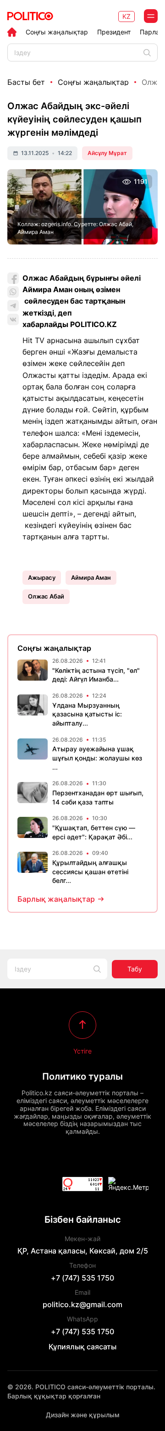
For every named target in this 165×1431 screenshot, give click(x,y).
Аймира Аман (91, 577)
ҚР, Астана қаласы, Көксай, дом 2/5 (82, 1250)
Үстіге (82, 1050)
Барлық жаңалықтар (56, 899)
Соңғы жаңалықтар (57, 32)
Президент (114, 32)
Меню (151, 16)
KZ (126, 16)
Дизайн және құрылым (83, 1415)
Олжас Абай (46, 596)
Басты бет (26, 82)
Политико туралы (82, 1076)
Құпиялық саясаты (82, 1346)
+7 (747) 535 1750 (82, 1277)
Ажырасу (41, 577)
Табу (134, 969)
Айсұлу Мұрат (107, 153)
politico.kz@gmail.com (82, 1304)
